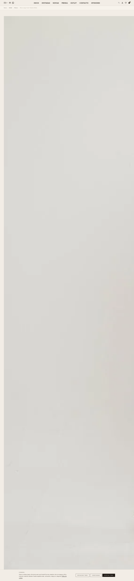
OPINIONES (95, 3)
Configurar (96, 575)
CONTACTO (84, 3)
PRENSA (65, 3)
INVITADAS (46, 3)
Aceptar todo (108, 575)
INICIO (36, 3)
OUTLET (74, 3)
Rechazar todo (82, 575)
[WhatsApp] (13, 3)
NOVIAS (56, 3)
